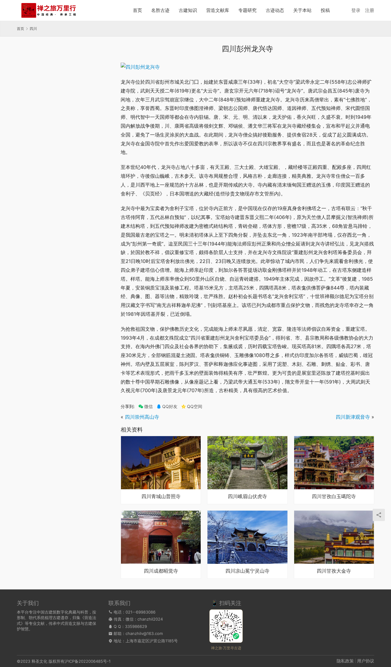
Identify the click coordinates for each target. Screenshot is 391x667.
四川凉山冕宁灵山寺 (247, 571)
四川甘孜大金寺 (334, 571)
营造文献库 (217, 10)
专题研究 (247, 10)
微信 (145, 406)
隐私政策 (345, 660)
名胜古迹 (160, 10)
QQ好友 (169, 406)
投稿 (325, 10)
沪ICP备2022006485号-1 (87, 661)
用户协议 (365, 660)
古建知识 (188, 10)
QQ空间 (194, 406)
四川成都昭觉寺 (161, 571)
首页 (137, 10)
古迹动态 (275, 10)
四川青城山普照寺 (161, 496)
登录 (355, 10)
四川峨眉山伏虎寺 (247, 496)
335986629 (136, 626)
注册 (369, 10)
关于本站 (302, 10)
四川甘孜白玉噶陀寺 (334, 496)
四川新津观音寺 (353, 417)
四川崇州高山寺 (142, 417)
